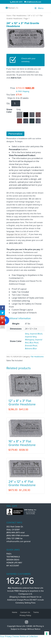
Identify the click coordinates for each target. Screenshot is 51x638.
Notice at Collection (29, 636)
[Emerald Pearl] (31, 120)
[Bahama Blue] (38, 120)
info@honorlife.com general (18, 541)
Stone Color (9, 110)
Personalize (15, 133)
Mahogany (29, 339)
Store (8, 15)
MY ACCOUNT (12, 565)
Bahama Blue (31, 348)
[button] (19, 115)
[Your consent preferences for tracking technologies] (46, 633)
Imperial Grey (31, 336)
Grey (27, 334)
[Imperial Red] (19, 120)
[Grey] (19, 114)
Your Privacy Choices (9, 636)
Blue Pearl (33, 342)
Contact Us (25, 612)
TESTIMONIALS (13, 557)
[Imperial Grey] (31, 114)
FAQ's (8, 554)
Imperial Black (36, 334)
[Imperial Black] (25, 114)
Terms (36, 612)
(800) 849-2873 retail (15, 532)
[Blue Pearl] (25, 120)
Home (14, 612)
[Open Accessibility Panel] (5, 320)
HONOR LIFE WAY (14, 562)
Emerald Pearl (31, 345)
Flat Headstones (19, 15)
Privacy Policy (25, 615)
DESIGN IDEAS (12, 559)
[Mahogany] (38, 114)
